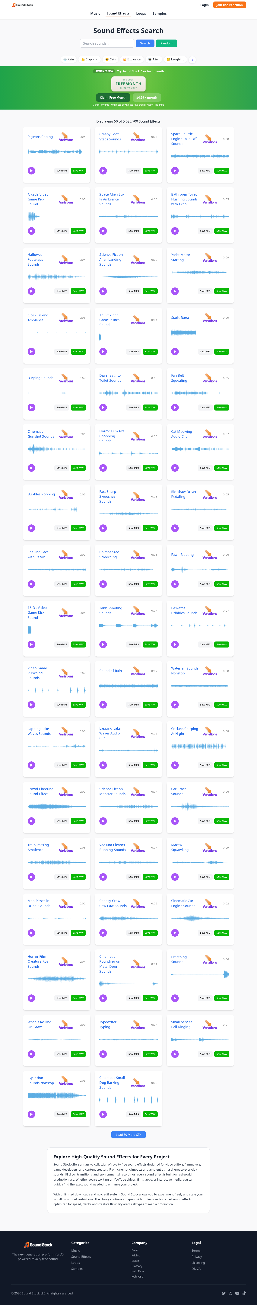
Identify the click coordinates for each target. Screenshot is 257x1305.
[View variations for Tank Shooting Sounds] (137, 610)
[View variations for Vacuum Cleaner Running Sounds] (137, 847)
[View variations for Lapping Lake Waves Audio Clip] (137, 733)
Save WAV (78, 170)
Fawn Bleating (182, 554)
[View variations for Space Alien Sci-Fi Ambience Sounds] (137, 199)
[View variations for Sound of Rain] (137, 671)
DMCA (196, 1269)
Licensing (198, 1263)
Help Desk (138, 1271)
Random (166, 43)
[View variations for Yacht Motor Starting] (209, 257)
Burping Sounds (40, 378)
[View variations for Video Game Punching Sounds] (66, 673)
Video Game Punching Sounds (37, 673)
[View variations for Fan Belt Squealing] (209, 378)
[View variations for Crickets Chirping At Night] (209, 731)
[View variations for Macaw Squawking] (209, 847)
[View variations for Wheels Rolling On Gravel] (66, 1024)
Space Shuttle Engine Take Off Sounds (184, 139)
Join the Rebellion (229, 5)
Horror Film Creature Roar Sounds (39, 961)
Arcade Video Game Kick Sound (38, 199)
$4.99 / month (146, 97)
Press (135, 1250)
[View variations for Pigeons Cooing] (66, 136)
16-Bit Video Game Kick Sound (37, 612)
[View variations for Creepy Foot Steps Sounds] (137, 136)
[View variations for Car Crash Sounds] (209, 791)
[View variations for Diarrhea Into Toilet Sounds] (137, 378)
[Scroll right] (192, 59)
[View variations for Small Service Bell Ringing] (209, 1024)
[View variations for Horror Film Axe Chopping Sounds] (137, 436)
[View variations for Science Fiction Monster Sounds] (137, 791)
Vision (135, 1260)
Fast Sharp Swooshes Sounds (107, 496)
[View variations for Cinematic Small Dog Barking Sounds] (137, 1082)
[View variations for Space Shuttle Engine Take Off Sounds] (209, 139)
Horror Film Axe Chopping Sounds (112, 436)
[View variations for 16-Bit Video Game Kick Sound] (66, 612)
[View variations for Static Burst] (209, 317)
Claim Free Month (113, 97)
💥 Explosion (132, 59)
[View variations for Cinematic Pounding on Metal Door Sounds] (137, 964)
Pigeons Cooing (40, 136)
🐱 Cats (110, 59)
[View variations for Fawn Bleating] (209, 554)
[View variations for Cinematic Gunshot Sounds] (66, 434)
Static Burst (180, 317)
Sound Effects (118, 13)
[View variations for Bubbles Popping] (66, 494)
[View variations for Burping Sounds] (66, 378)
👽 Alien (154, 59)
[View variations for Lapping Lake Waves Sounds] (66, 731)
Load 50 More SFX (128, 1135)
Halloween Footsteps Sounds (36, 259)
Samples (160, 13)
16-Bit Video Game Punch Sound (109, 319)
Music (95, 13)
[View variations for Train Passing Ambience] (66, 847)
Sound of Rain (110, 670)
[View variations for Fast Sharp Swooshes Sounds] (137, 496)
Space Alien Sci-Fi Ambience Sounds (111, 199)
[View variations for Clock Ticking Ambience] (66, 317)
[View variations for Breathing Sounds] (209, 959)
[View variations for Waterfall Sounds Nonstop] (209, 671)
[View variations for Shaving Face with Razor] (66, 554)
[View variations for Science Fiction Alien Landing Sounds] (137, 259)
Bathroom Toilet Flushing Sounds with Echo (184, 199)
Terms (196, 1251)
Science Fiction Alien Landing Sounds (111, 259)
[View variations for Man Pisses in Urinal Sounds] (66, 903)
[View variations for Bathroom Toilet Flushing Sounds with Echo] (209, 199)
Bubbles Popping (41, 494)
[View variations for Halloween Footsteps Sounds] (66, 259)
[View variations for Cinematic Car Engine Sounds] (209, 903)
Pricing (136, 1255)
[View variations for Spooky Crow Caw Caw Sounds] (137, 903)
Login (204, 5)
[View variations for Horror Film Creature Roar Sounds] (66, 961)
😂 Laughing (175, 59)
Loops (141, 13)
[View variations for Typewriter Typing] (137, 1024)
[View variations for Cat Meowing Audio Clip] (209, 434)
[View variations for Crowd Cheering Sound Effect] (66, 791)
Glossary (137, 1266)
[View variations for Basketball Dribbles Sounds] (209, 610)
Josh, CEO (138, 1276)
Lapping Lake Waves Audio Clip (110, 733)
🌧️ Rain (68, 59)
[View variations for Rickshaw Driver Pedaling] (209, 494)
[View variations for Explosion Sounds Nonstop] (66, 1080)
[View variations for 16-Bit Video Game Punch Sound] (137, 320)
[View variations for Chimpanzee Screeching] (137, 554)
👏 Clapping (89, 59)
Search (145, 43)
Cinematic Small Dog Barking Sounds (112, 1082)
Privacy (197, 1257)
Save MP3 (62, 170)
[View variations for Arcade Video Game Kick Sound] (66, 199)
